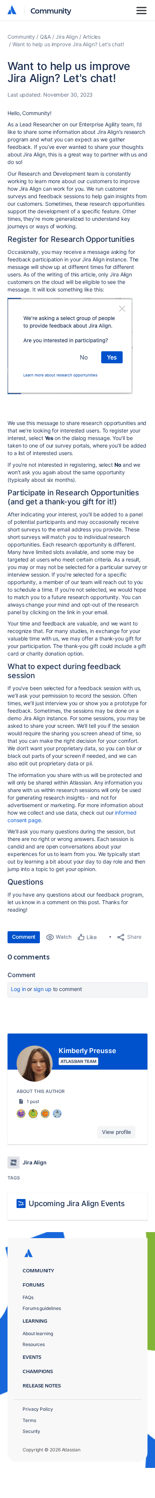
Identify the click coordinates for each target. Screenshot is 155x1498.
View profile (116, 1132)
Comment (23, 936)
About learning (38, 1333)
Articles (91, 36)
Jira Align (67, 36)
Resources (34, 1344)
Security (31, 1431)
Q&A (45, 36)
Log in (18, 989)
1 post (33, 1101)
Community (50, 10)
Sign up (42, 989)
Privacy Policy (38, 1409)
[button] (70, 346)
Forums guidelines (42, 1308)
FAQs (28, 1297)
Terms (29, 1420)
